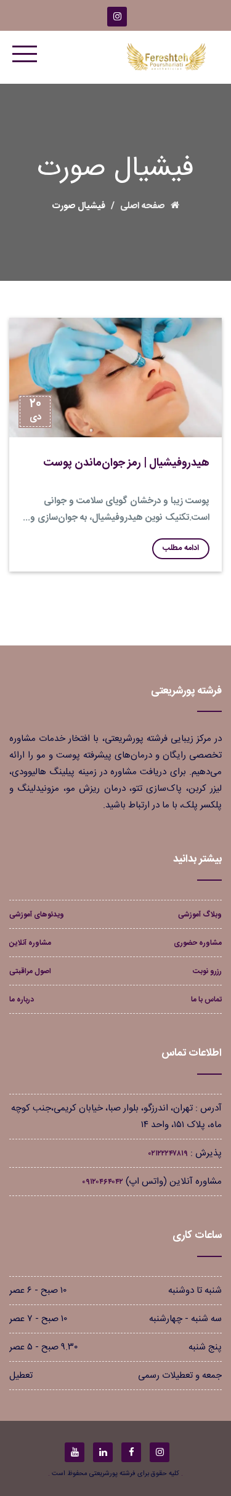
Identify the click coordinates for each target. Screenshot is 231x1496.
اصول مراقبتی (30, 971)
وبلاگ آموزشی (200, 914)
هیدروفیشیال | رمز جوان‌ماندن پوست (126, 463)
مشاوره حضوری (198, 943)
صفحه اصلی (142, 206)
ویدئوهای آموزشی (36, 914)
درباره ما (21, 999)
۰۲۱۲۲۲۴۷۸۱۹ (168, 1153)
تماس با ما (206, 999)
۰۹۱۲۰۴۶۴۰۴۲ (102, 1182)
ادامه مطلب (181, 548)
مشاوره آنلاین (30, 943)
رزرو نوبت (207, 971)
